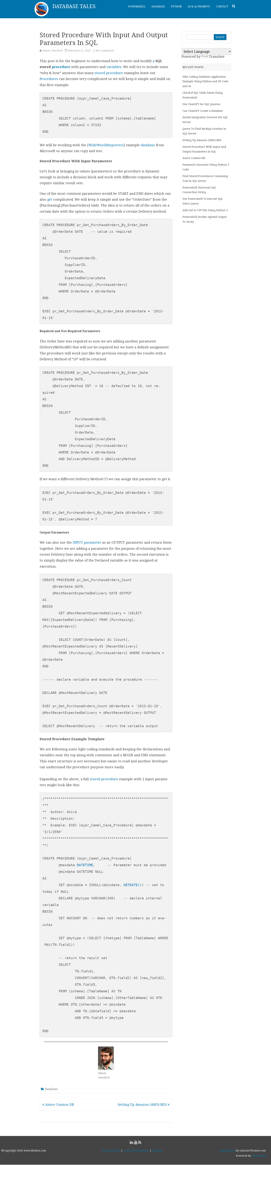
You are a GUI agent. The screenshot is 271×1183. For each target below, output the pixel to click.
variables (114, 67)
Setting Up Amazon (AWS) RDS (143, 1104)
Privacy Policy (111, 1150)
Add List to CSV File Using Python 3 (205, 210)
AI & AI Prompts (199, 6)
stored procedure (109, 73)
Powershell (136, 6)
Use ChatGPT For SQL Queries (201, 104)
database (148, 145)
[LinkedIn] (131, 1142)
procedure (61, 67)
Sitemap (157, 1150)
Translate (217, 56)
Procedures (49, 79)
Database (158, 6)
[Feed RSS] (139, 1142)
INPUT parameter (87, 542)
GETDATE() (133, 885)
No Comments (105, 50)
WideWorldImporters (106, 145)
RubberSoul (227, 1150)
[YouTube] (135, 1142)
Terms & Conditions (136, 1150)
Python (176, 6)
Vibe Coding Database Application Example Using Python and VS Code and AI (205, 81)
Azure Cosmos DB (59, 1104)
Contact (222, 6)
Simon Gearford (52, 50)
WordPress (258, 1155)
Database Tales (73, 6)
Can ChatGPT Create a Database (203, 110)
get (49, 199)
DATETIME (85, 865)
